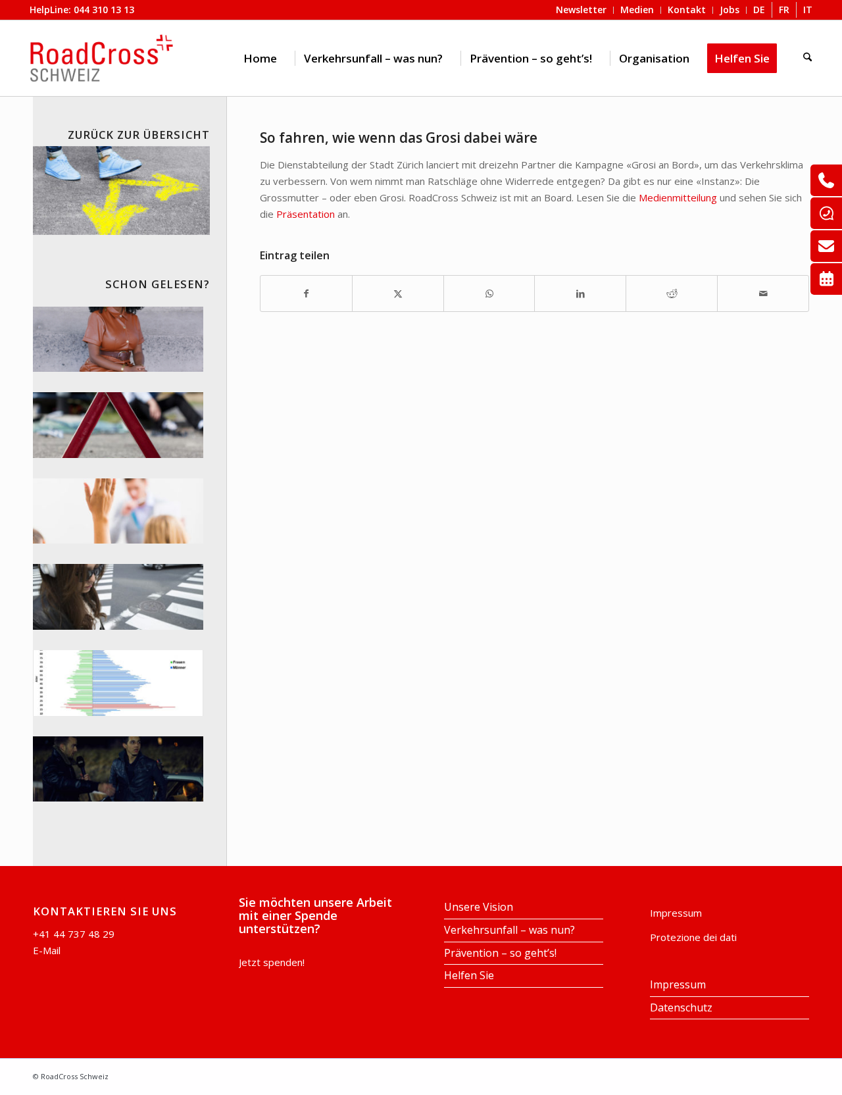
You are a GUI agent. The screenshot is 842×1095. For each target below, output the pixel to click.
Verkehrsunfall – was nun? (509, 930)
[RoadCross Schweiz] (102, 58)
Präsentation (305, 213)
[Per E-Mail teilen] (763, 294)
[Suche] (807, 58)
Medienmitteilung (678, 197)
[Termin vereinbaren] (826, 279)
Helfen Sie (469, 975)
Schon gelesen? (157, 284)
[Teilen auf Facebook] (306, 294)
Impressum (676, 912)
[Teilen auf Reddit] (671, 294)
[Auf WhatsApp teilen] (489, 294)
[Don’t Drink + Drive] (118, 769)
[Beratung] (826, 180)
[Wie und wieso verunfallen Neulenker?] (118, 683)
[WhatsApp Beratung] (826, 213)
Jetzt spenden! (272, 962)
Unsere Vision (478, 907)
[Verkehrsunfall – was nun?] (118, 425)
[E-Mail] (826, 246)
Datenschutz (681, 1007)
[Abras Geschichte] (118, 339)
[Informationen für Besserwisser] (118, 511)
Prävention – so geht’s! (500, 953)
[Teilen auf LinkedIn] (580, 294)
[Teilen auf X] (398, 294)
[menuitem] (260, 58)
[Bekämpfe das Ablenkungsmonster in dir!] (118, 597)
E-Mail (47, 950)
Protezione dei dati (693, 937)
